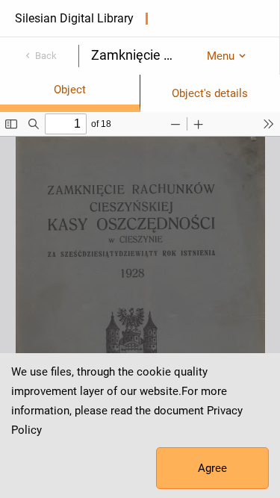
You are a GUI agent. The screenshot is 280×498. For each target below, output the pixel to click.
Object (70, 89)
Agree (212, 468)
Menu (220, 56)
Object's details (210, 93)
